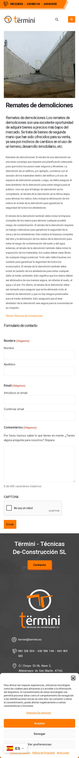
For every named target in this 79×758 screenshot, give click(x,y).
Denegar (39, 734)
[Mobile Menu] (71, 19)
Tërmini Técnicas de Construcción (24, 315)
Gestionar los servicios (38, 712)
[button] (73, 678)
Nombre (9, 348)
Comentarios (20, 427)
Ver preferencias (39, 744)
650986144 (33, 4)
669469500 (50, 4)
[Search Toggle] (56, 19)
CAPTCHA (11, 497)
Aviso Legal (63, 752)
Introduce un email (15, 393)
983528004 (16, 4)
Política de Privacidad (43, 752)
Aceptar (39, 723)
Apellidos (9, 364)
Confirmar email (14, 409)
